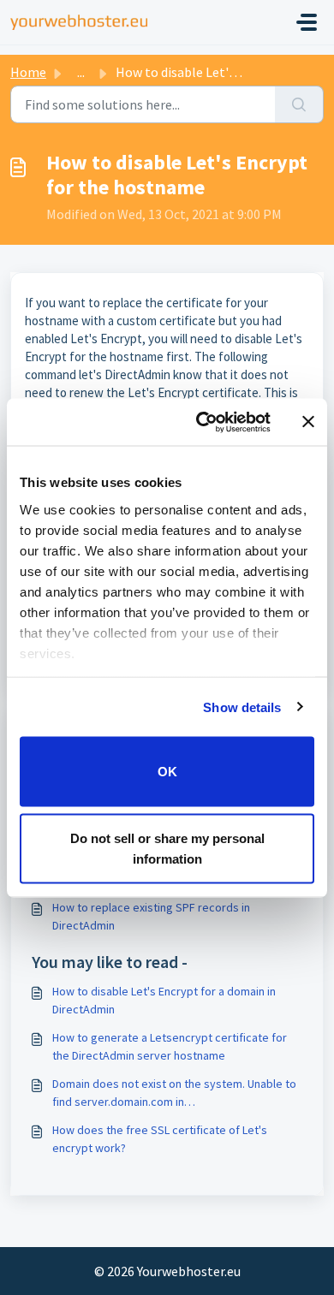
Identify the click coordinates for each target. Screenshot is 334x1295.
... (81, 71)
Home (28, 71)
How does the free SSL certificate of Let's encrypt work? (159, 1138)
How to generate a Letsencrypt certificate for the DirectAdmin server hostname (169, 1046)
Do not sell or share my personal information (167, 847)
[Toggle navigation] (306, 22)
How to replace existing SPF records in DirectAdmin (151, 916)
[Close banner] (308, 422)
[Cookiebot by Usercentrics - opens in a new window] (202, 422)
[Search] (299, 104)
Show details (242, 706)
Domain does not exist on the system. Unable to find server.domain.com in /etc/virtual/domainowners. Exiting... (174, 1093)
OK (167, 771)
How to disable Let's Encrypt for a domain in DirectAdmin (164, 1000)
